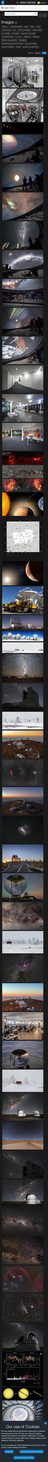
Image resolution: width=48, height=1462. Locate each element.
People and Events (9, 40)
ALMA (26, 27)
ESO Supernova (24, 30)
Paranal (36, 37)
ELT (15, 30)
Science (23, 3)
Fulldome (6, 33)
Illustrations (7, 37)
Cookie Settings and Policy (24, 1458)
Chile (38, 27)
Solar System (30, 44)
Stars (18, 47)
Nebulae (27, 37)
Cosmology (6, 30)
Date (44, 53)
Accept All (9, 1452)
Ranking (37, 53)
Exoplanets (37, 30)
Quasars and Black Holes (12, 44)
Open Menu (9, 8)
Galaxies (15, 33)
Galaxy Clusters (28, 33)
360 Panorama (16, 27)
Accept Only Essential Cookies (32, 1452)
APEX (32, 27)
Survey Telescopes (30, 47)
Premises (22, 40)
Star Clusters (8, 47)
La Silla (18, 37)
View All (5, 27)
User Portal (31, 3)
